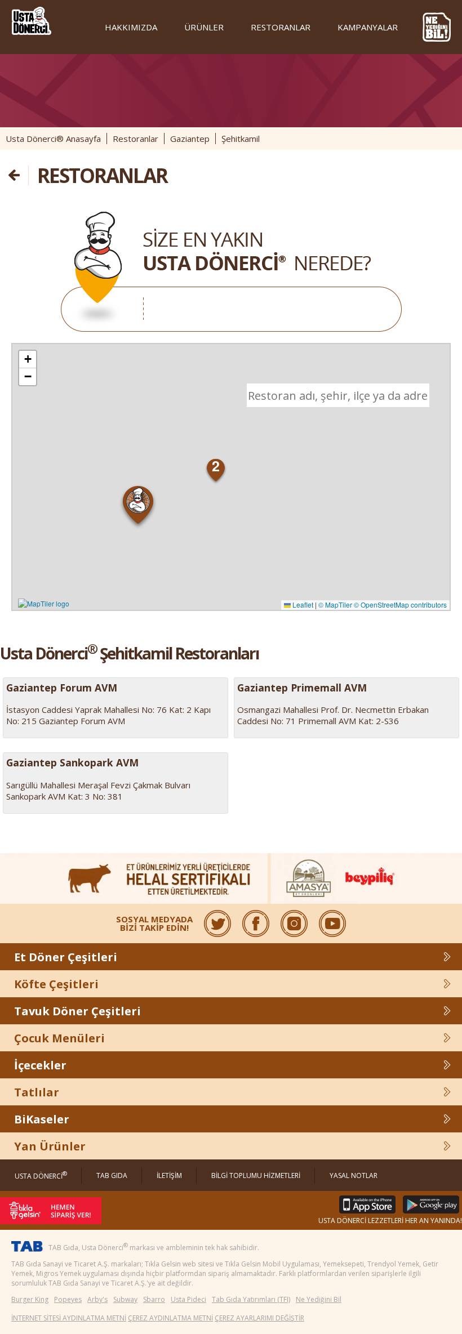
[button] (138, 507)
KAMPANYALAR (367, 27)
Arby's (97, 1299)
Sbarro (154, 1299)
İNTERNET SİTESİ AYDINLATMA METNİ (68, 1318)
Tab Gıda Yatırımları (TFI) (251, 1299)
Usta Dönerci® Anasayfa (53, 138)
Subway (125, 1299)
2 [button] (216, 466)
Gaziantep (190, 138)
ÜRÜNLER (204, 27)
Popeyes (68, 1299)
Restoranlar (135, 138)
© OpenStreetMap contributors (400, 604)
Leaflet (302, 604)
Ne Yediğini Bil (318, 1299)
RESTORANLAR (280, 27)
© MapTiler (335, 604)
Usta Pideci (188, 1299)
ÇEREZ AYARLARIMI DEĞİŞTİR (259, 1318)
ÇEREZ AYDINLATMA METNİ (170, 1318)
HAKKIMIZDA (131, 27)
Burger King (29, 1299)
